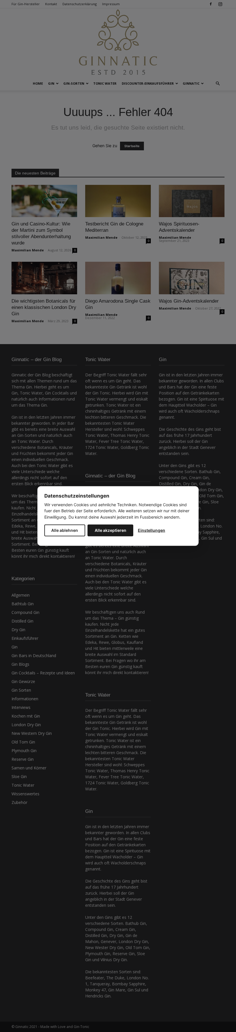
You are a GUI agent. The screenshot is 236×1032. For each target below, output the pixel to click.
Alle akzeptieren (110, 530)
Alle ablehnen (64, 530)
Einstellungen (151, 530)
